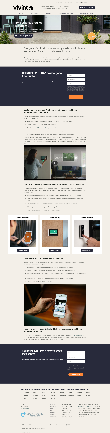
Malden (43, 395)
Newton (79, 395)
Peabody (79, 392)
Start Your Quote (76, 97)
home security (40, 58)
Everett (70, 392)
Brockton (35, 398)
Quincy (88, 395)
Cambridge (26, 392)
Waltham (53, 395)
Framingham (63, 395)
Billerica (53, 392)
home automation (52, 58)
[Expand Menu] (39, 13)
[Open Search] (91, 2)
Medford (26, 395)
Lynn (25, 398)
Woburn (44, 398)
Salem (43, 392)
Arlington (62, 392)
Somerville (71, 395)
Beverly (35, 392)
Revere (88, 392)
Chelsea (53, 398)
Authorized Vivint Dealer (85, 406)
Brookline (35, 395)
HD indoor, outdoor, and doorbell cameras (49, 128)
